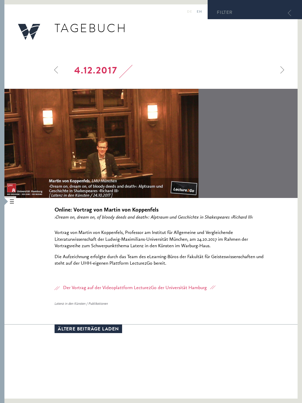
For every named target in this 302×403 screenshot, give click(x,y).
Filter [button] (225, 13)
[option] (141, 143)
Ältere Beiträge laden (88, 329)
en (199, 12)
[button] (2, 201)
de (189, 12)
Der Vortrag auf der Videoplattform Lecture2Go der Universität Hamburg (135, 288)
